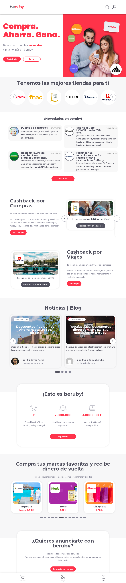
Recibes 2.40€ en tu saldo (35, 284)
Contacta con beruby (63, 569)
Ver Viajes (74, 283)
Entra (31, 59)
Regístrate (12, 59)
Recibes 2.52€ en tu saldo (91, 233)
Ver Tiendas (18, 232)
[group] (17, 97)
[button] (13, 97)
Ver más (63, 178)
